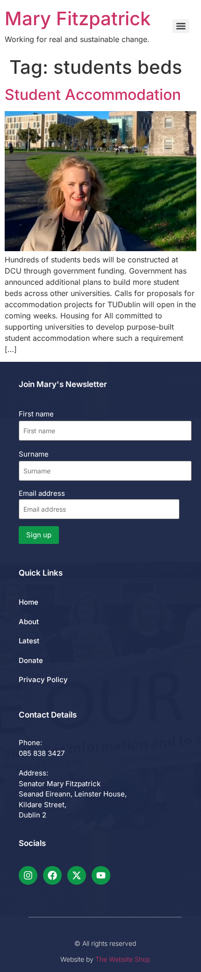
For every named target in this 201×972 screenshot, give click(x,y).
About (29, 621)
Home (28, 602)
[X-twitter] (76, 875)
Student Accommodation (93, 94)
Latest (29, 640)
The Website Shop (122, 959)
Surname (34, 454)
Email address (42, 493)
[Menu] (180, 26)
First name (36, 413)
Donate (31, 660)
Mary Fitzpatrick (78, 18)
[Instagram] (28, 875)
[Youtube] (101, 875)
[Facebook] (52, 875)
